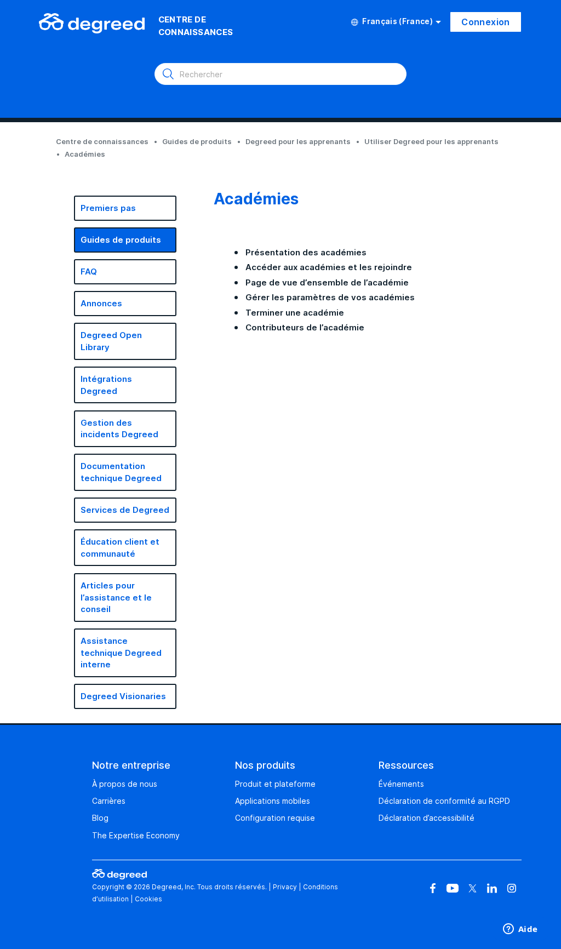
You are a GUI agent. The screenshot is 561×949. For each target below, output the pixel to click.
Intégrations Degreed (106, 385)
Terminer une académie (294, 312)
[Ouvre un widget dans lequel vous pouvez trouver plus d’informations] (520, 930)
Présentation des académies (306, 252)
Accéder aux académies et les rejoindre (328, 267)
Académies (85, 154)
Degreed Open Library (111, 341)
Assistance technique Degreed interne (121, 652)
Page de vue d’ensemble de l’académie (327, 282)
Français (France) (397, 21)
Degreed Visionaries (123, 696)
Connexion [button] (485, 22)
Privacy (285, 886)
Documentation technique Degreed (121, 472)
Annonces (101, 303)
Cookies (148, 899)
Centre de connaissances (102, 141)
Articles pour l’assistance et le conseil (116, 597)
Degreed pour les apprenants (298, 141)
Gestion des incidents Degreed (119, 429)
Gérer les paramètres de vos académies (330, 297)
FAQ (89, 271)
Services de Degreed (125, 510)
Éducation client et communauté (120, 547)
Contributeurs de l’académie (304, 327)
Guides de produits (197, 141)
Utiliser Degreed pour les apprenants (431, 141)
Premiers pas (108, 208)
